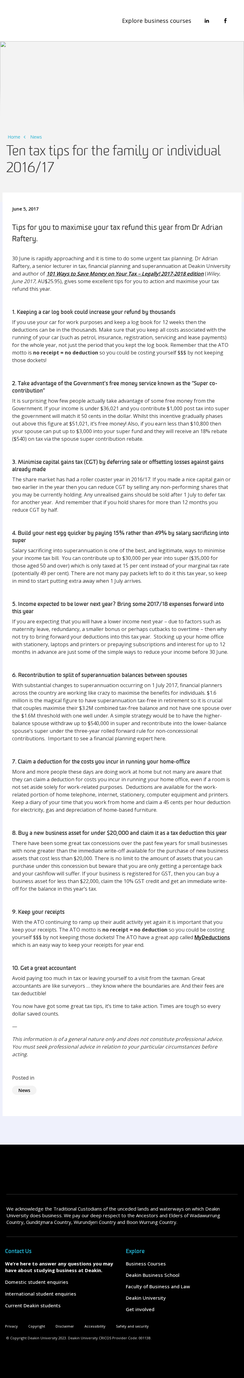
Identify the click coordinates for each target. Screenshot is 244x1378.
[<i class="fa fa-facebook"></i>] (225, 20)
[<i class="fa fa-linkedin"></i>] (207, 20)
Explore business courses (156, 20)
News (36, 137)
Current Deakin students (33, 1305)
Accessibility (95, 1326)
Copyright (36, 1326)
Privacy (11, 1326)
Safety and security (132, 1326)
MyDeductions (212, 937)
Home (14, 137)
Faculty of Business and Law (158, 1286)
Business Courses (146, 1263)
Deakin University (146, 1298)
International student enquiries (40, 1293)
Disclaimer (65, 1326)
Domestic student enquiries (36, 1282)
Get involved (140, 1309)
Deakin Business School (153, 1275)
